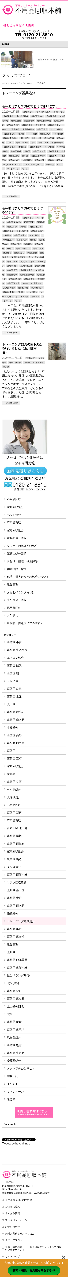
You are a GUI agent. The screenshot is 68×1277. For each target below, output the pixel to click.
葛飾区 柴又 (45, 134)
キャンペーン (13, 169)
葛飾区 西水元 (54, 125)
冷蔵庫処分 (40, 125)
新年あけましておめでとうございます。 (30, 106)
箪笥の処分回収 (17, 553)
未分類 (25, 169)
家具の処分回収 (17, 538)
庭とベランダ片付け (12, 164)
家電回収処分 (57, 142)
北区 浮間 (24, 138)
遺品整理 (7, 253)
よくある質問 (12, 1213)
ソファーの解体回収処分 (22, 545)
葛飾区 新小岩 (9, 147)
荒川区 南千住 (15, 362)
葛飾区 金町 (8, 116)
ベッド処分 (32, 134)
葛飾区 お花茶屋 (55, 160)
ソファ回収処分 (17, 882)
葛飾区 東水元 (39, 151)
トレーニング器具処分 (31, 283)
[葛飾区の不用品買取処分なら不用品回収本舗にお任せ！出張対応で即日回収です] (32, 11)
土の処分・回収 (17, 599)
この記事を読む (12, 196)
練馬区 (25, 156)
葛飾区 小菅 (42, 129)
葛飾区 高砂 (16, 151)
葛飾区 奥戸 (53, 156)
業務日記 (50, 164)
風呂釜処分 (29, 121)
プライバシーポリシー (17, 1220)
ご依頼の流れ (12, 1206)
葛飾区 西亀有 (37, 116)
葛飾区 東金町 (9, 134)
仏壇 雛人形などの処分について (28, 576)
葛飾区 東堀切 (35, 147)
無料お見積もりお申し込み (20, 1233)
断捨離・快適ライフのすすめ (25, 623)
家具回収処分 (28, 129)
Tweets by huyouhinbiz (16, 1143)
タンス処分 (49, 147)
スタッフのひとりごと (33, 164)
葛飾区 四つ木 (13, 125)
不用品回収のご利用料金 (18, 1199)
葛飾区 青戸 (53, 151)
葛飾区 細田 (40, 160)
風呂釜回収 (14, 607)
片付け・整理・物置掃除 (22, 561)
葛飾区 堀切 (43, 142)
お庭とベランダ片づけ (21, 592)
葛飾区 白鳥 (12, 227)
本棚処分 (22, 147)
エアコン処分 (56, 129)
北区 (33, 142)
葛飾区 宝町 (14, 156)
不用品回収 (36, 138)
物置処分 (28, 244)
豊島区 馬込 (51, 116)
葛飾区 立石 (14, 160)
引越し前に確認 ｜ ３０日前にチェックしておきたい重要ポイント (33, 1248)
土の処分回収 (22, 116)
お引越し (12, 615)
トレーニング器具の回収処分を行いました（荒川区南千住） (22, 348)
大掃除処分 (27, 160)
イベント (35, 296)
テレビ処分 (58, 134)
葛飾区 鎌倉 (16, 121)
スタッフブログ (13, 1240)
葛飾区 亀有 (27, 125)
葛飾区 (27, 151)
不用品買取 (49, 138)
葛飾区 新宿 (28, 112)
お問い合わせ (12, 1226)
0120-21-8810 (38, 34)
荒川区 (21, 134)
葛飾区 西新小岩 (44, 121)
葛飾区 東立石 (22, 142)
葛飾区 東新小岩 (10, 138)
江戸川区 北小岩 (43, 112)
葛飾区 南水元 (26, 270)
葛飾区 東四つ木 (38, 156)
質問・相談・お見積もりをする (32, 1270)
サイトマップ (12, 1256)
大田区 (10, 142)
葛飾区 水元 (59, 112)
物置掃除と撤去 (17, 569)
